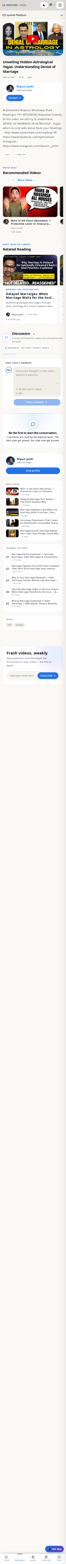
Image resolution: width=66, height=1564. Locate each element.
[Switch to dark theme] (44, 5)
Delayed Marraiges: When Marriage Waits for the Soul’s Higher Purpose (30, 298)
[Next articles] (60, 248)
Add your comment (19, 362)
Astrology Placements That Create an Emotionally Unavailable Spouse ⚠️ (39, 521)
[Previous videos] (6, 180)
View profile (33, 470)
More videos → (26, 180)
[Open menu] (60, 5)
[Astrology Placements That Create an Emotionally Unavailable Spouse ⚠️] (12, 523)
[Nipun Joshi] (10, 88)
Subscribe (46, 675)
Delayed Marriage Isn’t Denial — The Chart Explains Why (38, 500)
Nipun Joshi (25, 86)
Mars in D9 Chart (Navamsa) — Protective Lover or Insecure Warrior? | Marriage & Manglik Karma (31, 225)
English (20, 154)
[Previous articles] (53, 248)
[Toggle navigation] (62, 15)
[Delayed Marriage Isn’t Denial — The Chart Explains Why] (12, 502)
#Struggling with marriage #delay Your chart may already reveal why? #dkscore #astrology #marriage (39, 532)
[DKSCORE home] (14, 5)
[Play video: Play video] (33, 39)
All (30, 77)
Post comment (35, 402)
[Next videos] (12, 180)
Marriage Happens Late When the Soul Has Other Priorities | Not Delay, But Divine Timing (38, 511)
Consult (13, 97)
